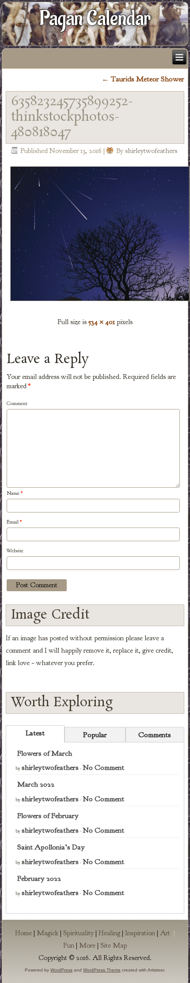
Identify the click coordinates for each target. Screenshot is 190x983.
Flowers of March (44, 753)
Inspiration (140, 933)
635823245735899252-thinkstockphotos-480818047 (72, 117)
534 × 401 (101, 321)
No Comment (103, 767)
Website (15, 550)
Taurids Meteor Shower (143, 79)
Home (23, 933)
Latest (35, 733)
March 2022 (35, 784)
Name (15, 493)
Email (14, 521)
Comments (154, 734)
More (87, 945)
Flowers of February (48, 815)
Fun (68, 945)
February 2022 (39, 878)
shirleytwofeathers (151, 150)
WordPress (61, 970)
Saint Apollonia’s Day (51, 847)
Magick (47, 933)
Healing (109, 933)
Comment (17, 403)
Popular (95, 734)
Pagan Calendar (95, 18)
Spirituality (78, 933)
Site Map (113, 945)
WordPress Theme (102, 970)
